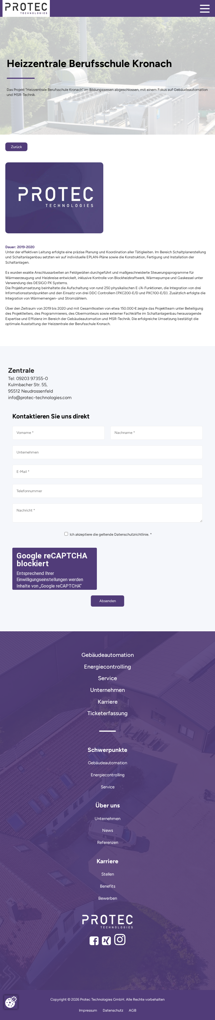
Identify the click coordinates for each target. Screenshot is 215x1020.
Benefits (107, 886)
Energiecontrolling (107, 666)
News (107, 830)
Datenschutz (113, 1010)
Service (107, 678)
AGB (132, 1010)
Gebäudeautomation (107, 654)
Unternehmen (107, 690)
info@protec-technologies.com (40, 397)
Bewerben (107, 898)
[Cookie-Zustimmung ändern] (11, 1002)
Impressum (88, 1010)
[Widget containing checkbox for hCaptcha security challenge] (54, 569)
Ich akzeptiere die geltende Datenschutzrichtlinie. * (110, 534)
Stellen (107, 874)
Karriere (108, 701)
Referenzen (107, 842)
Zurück (16, 147)
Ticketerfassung (107, 713)
